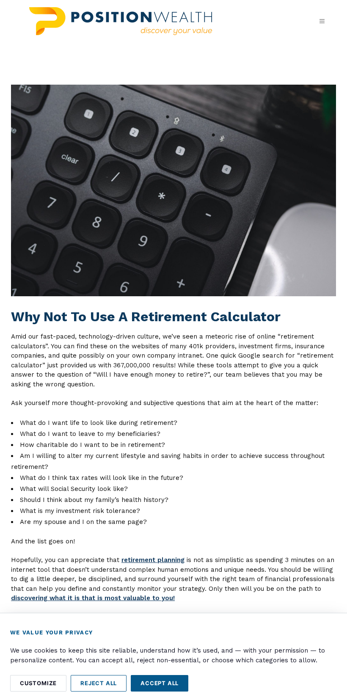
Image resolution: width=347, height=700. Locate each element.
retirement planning (153, 560)
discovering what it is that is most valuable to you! (93, 598)
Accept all (159, 683)
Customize (38, 683)
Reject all (98, 683)
